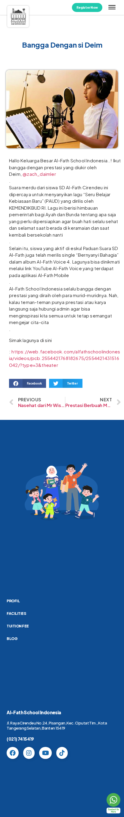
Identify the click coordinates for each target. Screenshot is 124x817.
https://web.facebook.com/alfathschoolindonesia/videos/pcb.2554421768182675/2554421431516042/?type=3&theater (64, 358)
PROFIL (13, 601)
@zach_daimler (39, 174)
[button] (27, 383)
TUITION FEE (18, 626)
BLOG (12, 638)
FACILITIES (16, 613)
